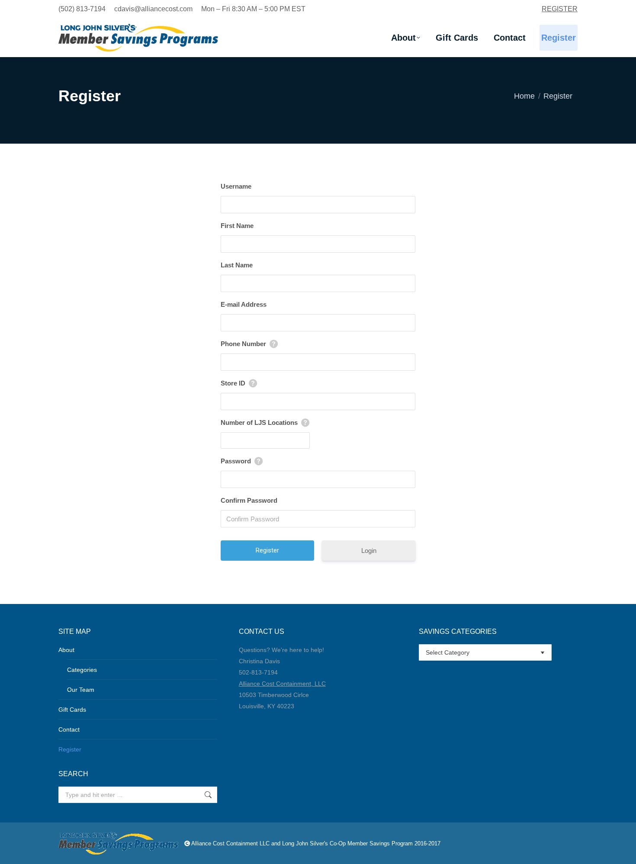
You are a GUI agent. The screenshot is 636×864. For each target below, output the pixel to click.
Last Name (237, 265)
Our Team (80, 689)
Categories (82, 669)
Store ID (233, 383)
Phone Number (243, 343)
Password (236, 461)
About (66, 649)
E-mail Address (244, 304)
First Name (237, 225)
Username (236, 186)
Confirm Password (249, 500)
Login (368, 550)
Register (69, 749)
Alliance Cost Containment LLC (230, 843)
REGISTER (560, 9)
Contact (69, 729)
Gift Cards (72, 709)
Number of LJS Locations (259, 422)
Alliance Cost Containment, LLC (282, 683)
